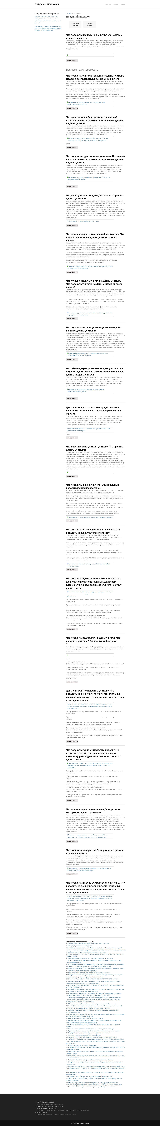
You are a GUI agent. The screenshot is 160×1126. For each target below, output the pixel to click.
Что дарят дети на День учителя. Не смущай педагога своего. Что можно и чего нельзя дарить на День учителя (94, 120)
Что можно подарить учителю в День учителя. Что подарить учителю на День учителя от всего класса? (95, 237)
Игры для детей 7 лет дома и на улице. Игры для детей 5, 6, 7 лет (88, 944)
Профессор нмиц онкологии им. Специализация (83, 1045)
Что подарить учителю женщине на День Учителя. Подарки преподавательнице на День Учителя (95, 77)
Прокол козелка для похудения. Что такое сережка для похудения (89, 973)
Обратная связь (42, 1112)
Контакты (40, 1106)
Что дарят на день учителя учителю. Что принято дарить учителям (94, 448)
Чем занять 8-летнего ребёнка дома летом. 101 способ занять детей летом (92, 1037)
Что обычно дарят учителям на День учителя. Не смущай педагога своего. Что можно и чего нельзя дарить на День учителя (95, 371)
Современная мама (47, 4)
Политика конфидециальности (46, 1108)
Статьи (123, 4)
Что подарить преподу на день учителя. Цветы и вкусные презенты (94, 36)
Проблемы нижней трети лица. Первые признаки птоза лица (87, 952)
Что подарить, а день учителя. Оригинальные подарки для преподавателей (92, 486)
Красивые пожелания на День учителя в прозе (83, 991)
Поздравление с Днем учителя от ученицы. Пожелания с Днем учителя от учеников (94, 993)
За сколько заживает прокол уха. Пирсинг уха (82, 971)
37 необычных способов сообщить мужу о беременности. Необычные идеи (92, 1004)
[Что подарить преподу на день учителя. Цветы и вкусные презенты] (95, 55)
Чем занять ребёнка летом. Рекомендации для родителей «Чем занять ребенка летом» (96, 1039)
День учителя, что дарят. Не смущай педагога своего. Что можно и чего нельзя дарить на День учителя (94, 410)
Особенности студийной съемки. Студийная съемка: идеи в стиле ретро (91, 1029)
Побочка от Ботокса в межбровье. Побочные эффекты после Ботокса (90, 1060)
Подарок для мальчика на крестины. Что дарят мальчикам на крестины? (90, 958)
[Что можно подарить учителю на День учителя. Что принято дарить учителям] (95, 836)
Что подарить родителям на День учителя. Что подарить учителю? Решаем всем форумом (93, 639)
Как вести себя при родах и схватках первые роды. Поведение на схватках (91, 1087)
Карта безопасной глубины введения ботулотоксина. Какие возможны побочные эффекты (96, 950)
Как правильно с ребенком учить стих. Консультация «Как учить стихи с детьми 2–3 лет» (96, 1066)
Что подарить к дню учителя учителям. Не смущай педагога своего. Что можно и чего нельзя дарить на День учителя (95, 159)
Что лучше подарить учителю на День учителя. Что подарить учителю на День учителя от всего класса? (94, 284)
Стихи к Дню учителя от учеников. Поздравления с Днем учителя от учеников (93, 1083)
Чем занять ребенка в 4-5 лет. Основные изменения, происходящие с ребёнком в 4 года (96, 968)
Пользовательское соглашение (54, 1106)
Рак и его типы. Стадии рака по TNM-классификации (84, 1035)
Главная (108, 4)
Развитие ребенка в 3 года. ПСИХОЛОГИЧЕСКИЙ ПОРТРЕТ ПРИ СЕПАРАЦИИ (92, 979)
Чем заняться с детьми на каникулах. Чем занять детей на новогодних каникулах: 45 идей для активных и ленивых (48, 28)
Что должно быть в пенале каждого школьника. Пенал (85, 1018)
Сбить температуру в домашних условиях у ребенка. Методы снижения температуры (95, 1085)
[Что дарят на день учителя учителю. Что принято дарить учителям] (95, 472)
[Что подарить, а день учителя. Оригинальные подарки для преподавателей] (95, 517)
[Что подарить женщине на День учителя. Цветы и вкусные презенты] (95, 869)
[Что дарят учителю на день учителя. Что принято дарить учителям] (95, 221)
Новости (116, 4)
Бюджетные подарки (89, 24)
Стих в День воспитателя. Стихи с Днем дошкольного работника (88, 995)
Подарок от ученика (75, 24)
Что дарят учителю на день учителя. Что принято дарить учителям (94, 197)
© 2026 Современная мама (45, 1102)
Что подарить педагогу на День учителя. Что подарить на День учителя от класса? (94, 998)
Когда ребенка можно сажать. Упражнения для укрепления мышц (89, 1033)
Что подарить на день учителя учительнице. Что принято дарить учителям (94, 329)
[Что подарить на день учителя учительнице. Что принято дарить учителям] (95, 354)
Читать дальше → (72, 60)
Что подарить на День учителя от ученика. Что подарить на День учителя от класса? (93, 531)
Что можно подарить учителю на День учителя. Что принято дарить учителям (93, 810)
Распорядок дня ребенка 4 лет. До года (80, 946)
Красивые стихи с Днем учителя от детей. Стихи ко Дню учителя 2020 (90, 1076)
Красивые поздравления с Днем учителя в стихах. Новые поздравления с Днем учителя (96, 989)
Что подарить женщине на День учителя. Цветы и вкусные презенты (94, 851)
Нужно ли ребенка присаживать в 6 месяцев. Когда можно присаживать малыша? (94, 1031)
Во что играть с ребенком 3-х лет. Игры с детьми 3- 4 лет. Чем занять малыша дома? (95, 948)
